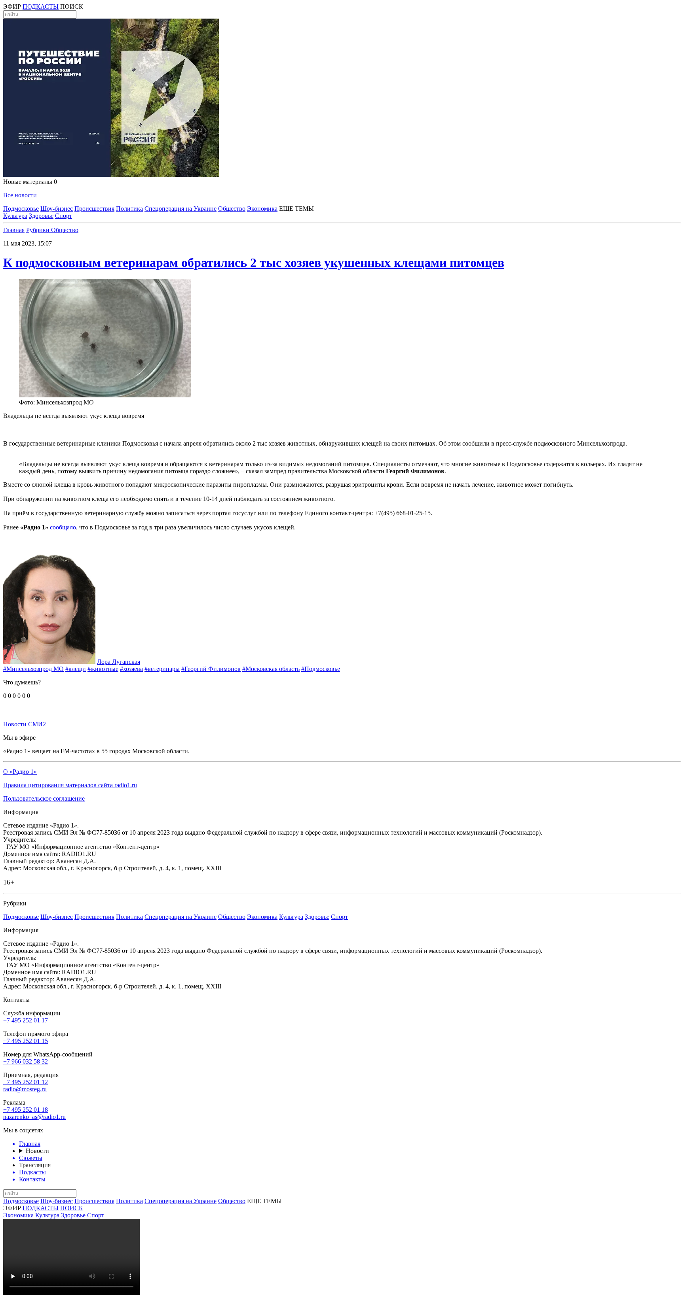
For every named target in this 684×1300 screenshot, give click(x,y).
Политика (129, 208)
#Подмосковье (320, 668)
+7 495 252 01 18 (25, 1109)
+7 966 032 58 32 (25, 1061)
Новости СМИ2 (24, 724)
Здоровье (41, 215)
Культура (15, 215)
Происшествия (94, 208)
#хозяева (131, 668)
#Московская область (271, 668)
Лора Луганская (118, 661)
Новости (37, 1150)
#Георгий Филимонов (211, 668)
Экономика (262, 208)
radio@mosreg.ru (25, 1089)
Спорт (63, 215)
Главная (14, 230)
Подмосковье (21, 208)
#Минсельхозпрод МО (33, 668)
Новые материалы (30, 181)
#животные (102, 668)
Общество (231, 208)
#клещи (75, 668)
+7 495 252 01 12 (25, 1082)
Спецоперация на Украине (180, 208)
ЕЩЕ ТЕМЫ (296, 208)
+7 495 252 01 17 (25, 1020)
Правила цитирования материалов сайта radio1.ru (70, 785)
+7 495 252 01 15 (25, 1040)
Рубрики (38, 230)
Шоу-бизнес (56, 208)
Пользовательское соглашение (44, 798)
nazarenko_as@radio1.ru (34, 1116)
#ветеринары (162, 668)
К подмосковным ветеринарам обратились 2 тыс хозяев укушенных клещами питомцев (253, 262)
